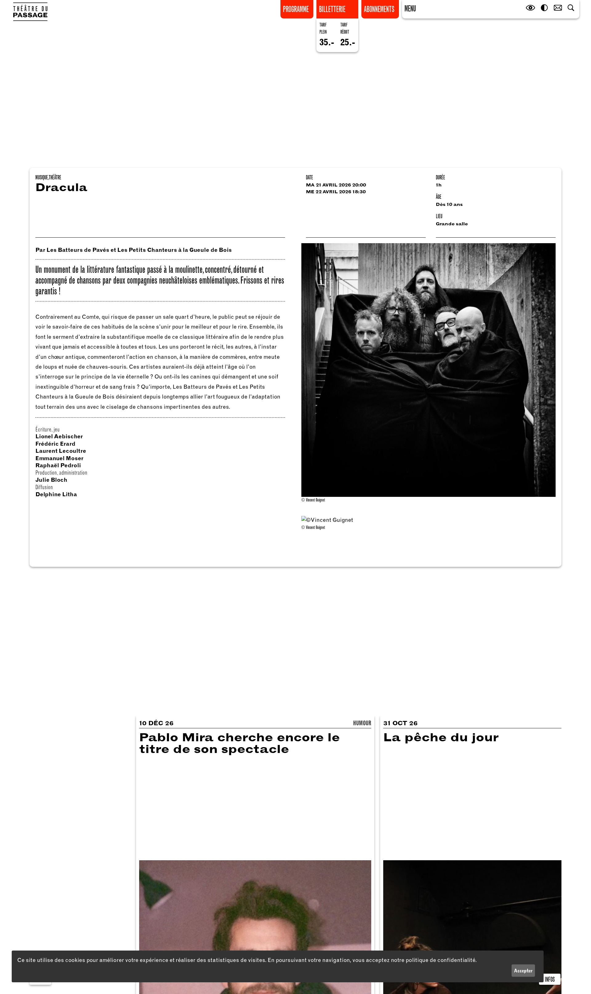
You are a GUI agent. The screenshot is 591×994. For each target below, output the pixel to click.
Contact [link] (557, 8)
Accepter (523, 970)
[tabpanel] (428, 523)
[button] (410, 8)
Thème (544, 8)
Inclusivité (530, 8)
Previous (305, 531)
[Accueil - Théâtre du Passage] (30, 11)
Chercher (571, 8)
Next (552, 531)
